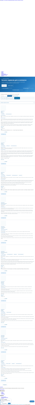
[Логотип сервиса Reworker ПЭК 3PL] (17, 248)
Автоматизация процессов (15, 175)
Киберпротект (2, 282)
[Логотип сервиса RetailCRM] (17, 306)
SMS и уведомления (9, 175)
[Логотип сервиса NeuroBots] (17, 357)
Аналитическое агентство (4, 74)
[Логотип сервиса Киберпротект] (17, 278)
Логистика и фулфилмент (20, 254)
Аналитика (2, 393)
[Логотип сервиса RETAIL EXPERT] (17, 332)
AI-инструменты (3, 363)
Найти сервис (4, 85)
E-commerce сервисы (3, 254)
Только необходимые (4, 403)
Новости (2, 392)
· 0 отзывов (5, 161)
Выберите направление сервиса (5, 102)
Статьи (2, 72)
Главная (2, 71)
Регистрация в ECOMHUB (4, 397)
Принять (9, 403)
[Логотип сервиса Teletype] (17, 169)
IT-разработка (2, 284)
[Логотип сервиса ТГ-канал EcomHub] (17, 223)
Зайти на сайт (2, 126)
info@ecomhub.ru (2, 389)
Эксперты (2, 73)
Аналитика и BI (20, 175)
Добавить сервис (10, 85)
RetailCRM (2, 310)
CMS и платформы (3, 175)
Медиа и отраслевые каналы (4, 229)
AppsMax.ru (2, 143)
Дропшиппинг (15, 254)
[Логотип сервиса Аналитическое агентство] (17, 199)
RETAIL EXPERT (3, 336)
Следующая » (5, 384)
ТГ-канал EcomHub (3, 227)
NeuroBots (2, 361)
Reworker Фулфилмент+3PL (4, 252)
